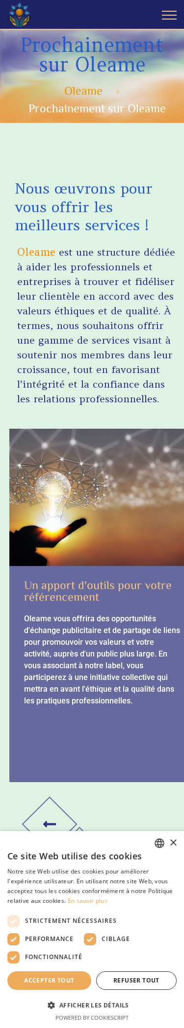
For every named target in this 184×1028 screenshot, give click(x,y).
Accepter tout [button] (49, 980)
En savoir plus (87, 901)
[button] (92, 1005)
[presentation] (49, 824)
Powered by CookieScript (92, 1017)
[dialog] (92, 929)
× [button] (173, 843)
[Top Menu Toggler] (169, 14)
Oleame (83, 90)
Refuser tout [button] (136, 980)
